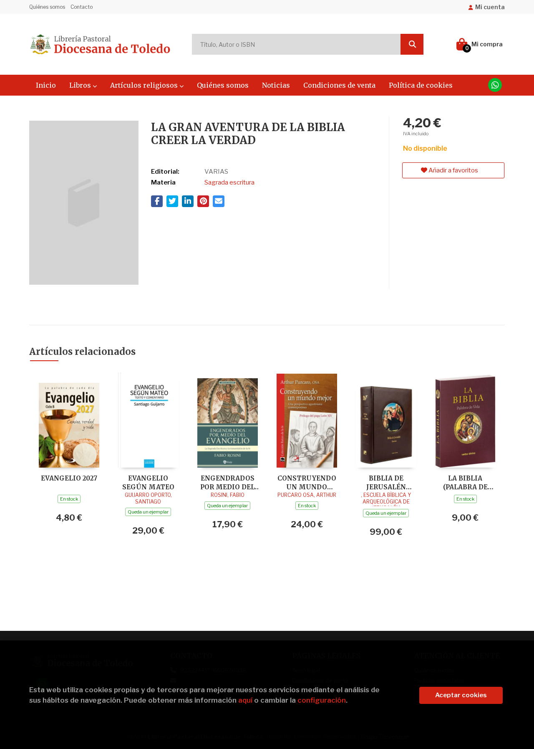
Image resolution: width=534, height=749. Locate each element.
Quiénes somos (47, 7)
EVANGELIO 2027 (69, 478)
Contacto (82, 7)
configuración (321, 700)
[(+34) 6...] (495, 85)
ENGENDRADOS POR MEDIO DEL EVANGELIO (227, 482)
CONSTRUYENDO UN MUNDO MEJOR (306, 482)
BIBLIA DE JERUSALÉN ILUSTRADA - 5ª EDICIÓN (386, 482)
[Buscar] (411, 44)
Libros (81, 85)
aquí (245, 700)
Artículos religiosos (144, 85)
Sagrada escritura (229, 182)
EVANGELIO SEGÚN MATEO (148, 482)
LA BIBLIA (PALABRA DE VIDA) (465, 482)
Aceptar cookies (461, 695)
